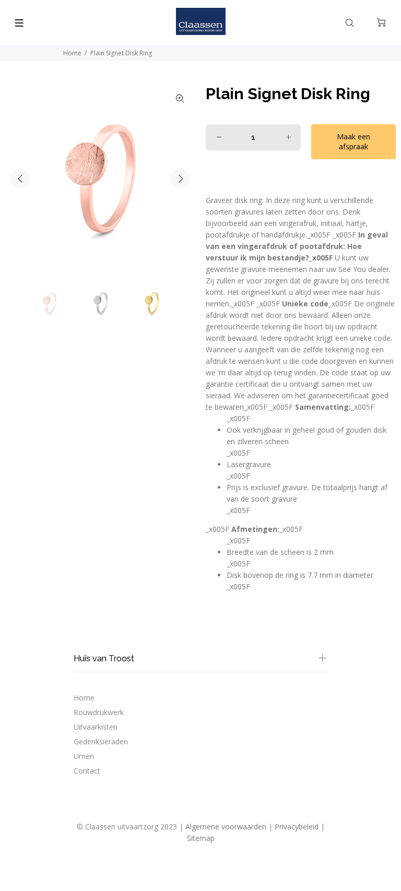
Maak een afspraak (353, 142)
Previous (20, 178)
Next (180, 178)
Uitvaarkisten (95, 727)
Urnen (84, 756)
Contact (87, 771)
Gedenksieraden (101, 741)
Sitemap (201, 838)
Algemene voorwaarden (225, 826)
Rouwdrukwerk (99, 712)
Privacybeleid (297, 826)
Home (72, 53)
